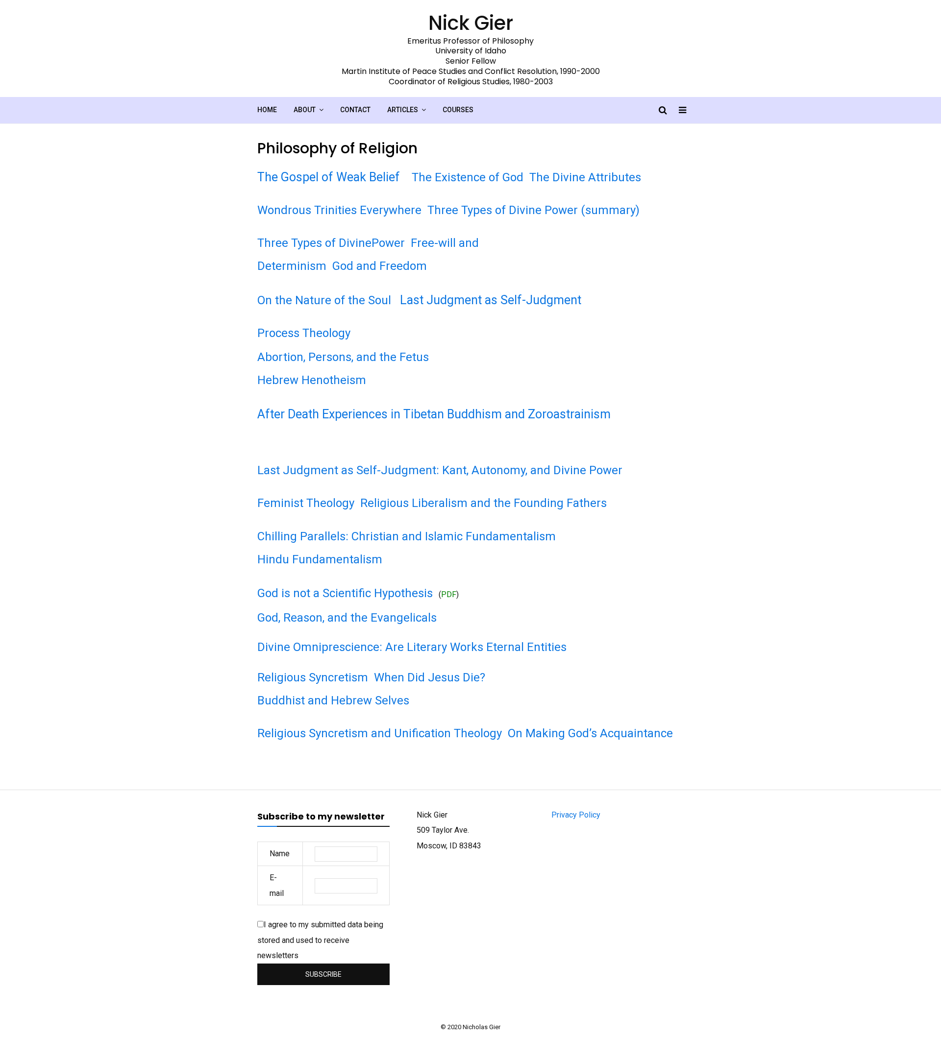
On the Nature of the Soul (324, 300)
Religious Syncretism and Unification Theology (379, 733)
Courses (458, 110)
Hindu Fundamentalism (319, 559)
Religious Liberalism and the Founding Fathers (483, 503)
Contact (355, 110)
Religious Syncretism (312, 677)
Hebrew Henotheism (311, 380)
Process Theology (303, 333)
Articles (402, 110)
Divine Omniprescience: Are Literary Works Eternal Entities (412, 647)
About (305, 110)
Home (267, 110)
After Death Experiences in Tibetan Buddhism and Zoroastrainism (434, 414)
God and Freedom (379, 266)
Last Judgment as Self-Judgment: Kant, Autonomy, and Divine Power (439, 470)
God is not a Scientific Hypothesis (345, 593)
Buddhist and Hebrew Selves (333, 700)
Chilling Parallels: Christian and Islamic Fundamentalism (406, 536)
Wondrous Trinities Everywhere (339, 210)
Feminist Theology (305, 503)
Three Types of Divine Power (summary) (533, 210)
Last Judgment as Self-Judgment (490, 300)
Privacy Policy (575, 815)
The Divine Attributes (585, 177)
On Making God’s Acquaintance (590, 733)
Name (280, 853)
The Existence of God (467, 177)
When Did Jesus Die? (429, 677)
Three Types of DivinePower (331, 243)
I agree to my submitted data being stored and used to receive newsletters (320, 940)
